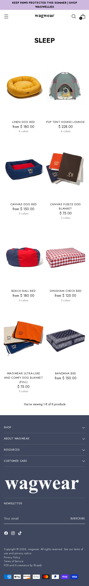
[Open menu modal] (6, 16)
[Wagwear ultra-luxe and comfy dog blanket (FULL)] (23, 338)
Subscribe (77, 518)
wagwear (33, 549)
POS (6, 565)
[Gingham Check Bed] (65, 256)
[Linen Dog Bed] (23, 87)
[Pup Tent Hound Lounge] (65, 87)
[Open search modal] (73, 16)
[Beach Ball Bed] (23, 256)
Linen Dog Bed (23, 122)
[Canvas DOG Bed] (23, 169)
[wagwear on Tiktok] (20, 534)
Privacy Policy (12, 557)
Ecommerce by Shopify (28, 565)
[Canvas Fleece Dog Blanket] (65, 169)
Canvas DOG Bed (23, 204)
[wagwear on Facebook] (6, 534)
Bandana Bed (65, 373)
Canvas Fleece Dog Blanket (65, 206)
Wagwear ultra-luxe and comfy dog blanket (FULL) (23, 377)
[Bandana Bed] (65, 338)
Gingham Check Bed (65, 291)
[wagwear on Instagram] (13, 534)
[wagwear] (44, 16)
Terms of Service (13, 561)
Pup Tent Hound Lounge (65, 122)
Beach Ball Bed (23, 291)
